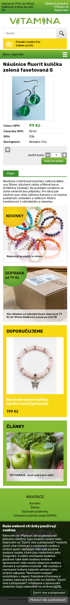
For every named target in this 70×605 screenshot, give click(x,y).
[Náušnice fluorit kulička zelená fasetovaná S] (28, 78)
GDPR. (58, 586)
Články (35, 507)
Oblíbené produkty (56, 3)
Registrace (61, 10)
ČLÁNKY (15, 426)
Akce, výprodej (13, 54)
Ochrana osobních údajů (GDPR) (35, 515)
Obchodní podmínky (35, 511)
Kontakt (35, 503)
